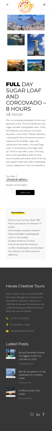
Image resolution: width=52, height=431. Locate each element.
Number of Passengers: (17, 185)
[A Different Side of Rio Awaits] (10, 392)
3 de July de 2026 (25, 383)
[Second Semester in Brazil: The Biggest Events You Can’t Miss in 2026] (10, 354)
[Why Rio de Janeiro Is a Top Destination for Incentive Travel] (10, 373)
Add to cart (25, 192)
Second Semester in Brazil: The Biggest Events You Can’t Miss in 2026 (32, 356)
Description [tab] (17, 212)
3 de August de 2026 (26, 364)
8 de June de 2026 (25, 398)
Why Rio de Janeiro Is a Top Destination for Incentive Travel (32, 375)
